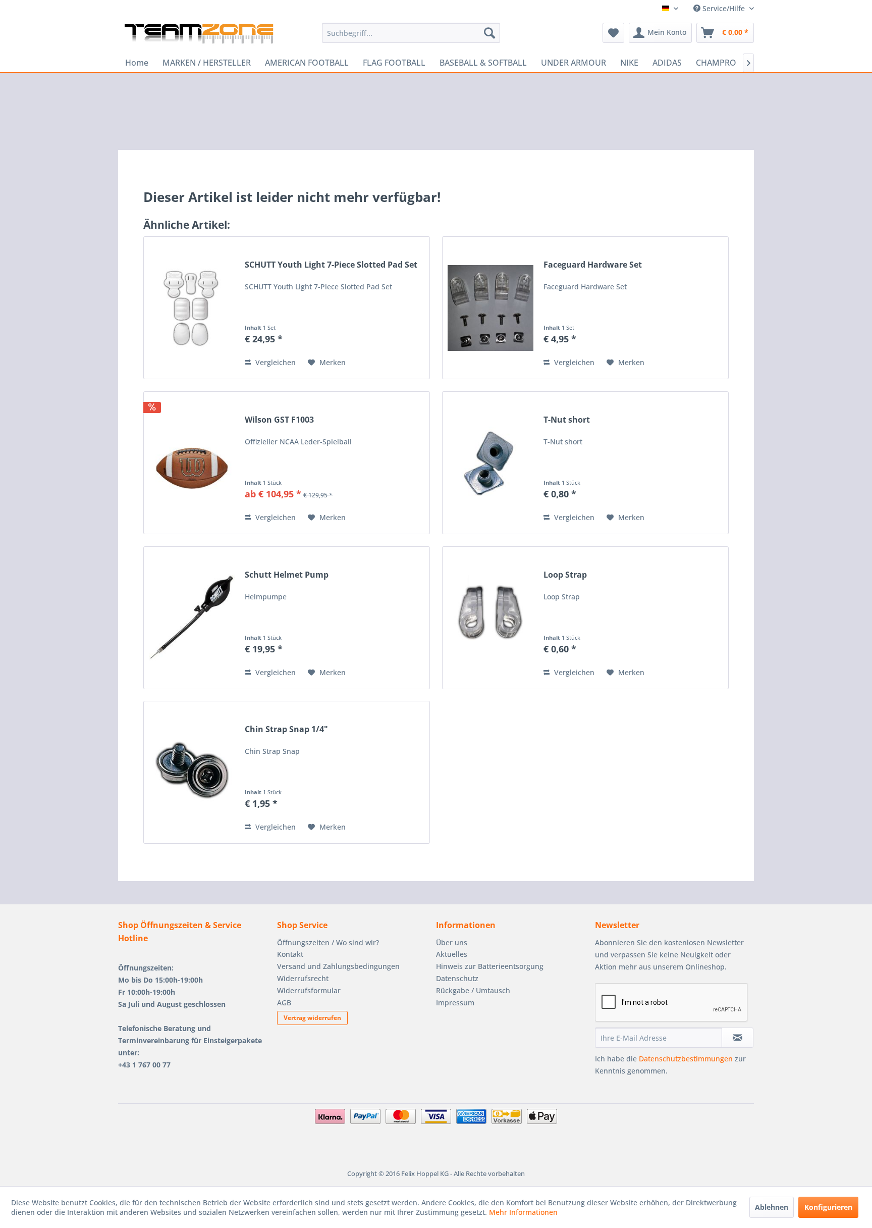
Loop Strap (565, 575)
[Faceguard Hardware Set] (490, 308)
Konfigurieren (828, 1207)
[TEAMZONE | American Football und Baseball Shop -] (199, 35)
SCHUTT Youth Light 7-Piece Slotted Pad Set (331, 265)
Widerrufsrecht (303, 978)
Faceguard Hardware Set (592, 265)
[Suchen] (489, 33)
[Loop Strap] (490, 618)
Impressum (455, 1002)
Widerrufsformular (309, 990)
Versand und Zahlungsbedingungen (338, 966)
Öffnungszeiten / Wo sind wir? (328, 942)
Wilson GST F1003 (279, 420)
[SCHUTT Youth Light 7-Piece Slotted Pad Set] (192, 308)
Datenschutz (457, 978)
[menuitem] (411, 33)
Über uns (451, 942)
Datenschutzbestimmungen (686, 1058)
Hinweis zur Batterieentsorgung (489, 966)
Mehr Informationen (523, 1212)
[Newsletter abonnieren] (737, 1038)
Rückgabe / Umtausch (473, 990)
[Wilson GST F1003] (192, 463)
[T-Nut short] (490, 463)
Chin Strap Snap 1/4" (286, 729)
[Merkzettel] (613, 33)
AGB (284, 1002)
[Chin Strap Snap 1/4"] (192, 772)
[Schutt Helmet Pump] (192, 618)
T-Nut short (566, 420)
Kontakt (290, 954)
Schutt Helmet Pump (287, 575)
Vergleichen (274, 362)
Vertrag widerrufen (312, 1017)
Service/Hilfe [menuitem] (723, 8)
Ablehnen (771, 1207)
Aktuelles (451, 954)
